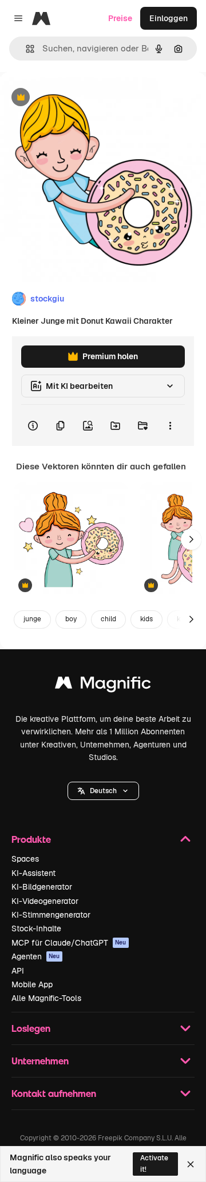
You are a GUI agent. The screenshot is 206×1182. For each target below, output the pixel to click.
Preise (120, 18)
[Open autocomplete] (25, 49)
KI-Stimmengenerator (50, 915)
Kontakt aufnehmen (53, 1093)
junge (32, 619)
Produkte (31, 839)
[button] (103, 791)
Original (73, 98)
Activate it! (154, 1163)
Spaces (25, 859)
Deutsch (103, 790)
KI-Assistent (33, 873)
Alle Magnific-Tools (46, 998)
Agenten (35, 956)
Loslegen (30, 1028)
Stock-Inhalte (36, 928)
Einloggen (168, 18)
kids (146, 619)
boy (71, 619)
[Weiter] (191, 540)
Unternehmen (40, 1061)
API (17, 971)
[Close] (190, 1164)
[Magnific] (103, 685)
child (108, 619)
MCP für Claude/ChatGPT (68, 943)
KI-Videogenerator (44, 901)
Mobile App (32, 984)
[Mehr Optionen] (170, 425)
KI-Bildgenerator (41, 887)
